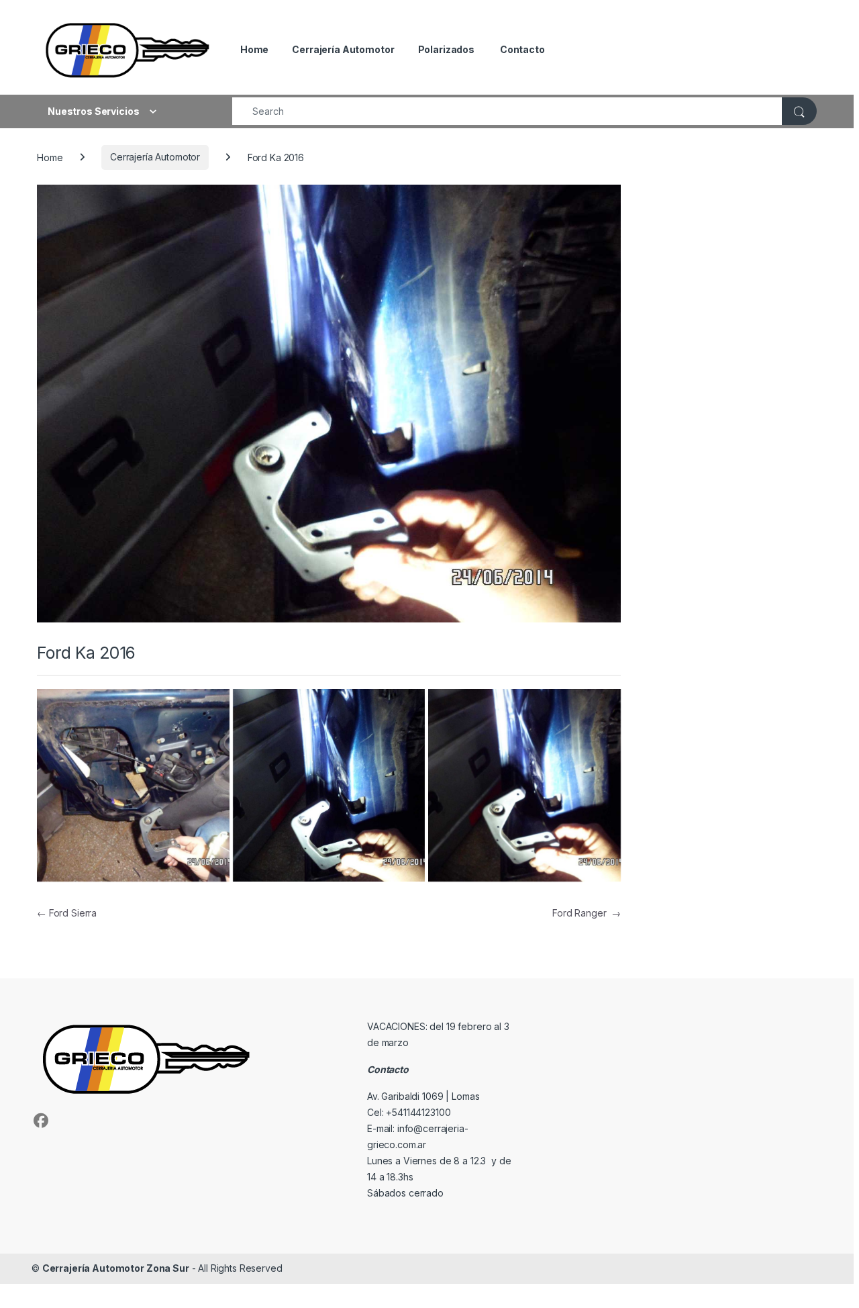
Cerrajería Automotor (343, 49)
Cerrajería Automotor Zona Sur (115, 1268)
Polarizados (446, 49)
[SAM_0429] (524, 785)
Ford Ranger (586, 913)
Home (253, 49)
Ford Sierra (67, 913)
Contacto (521, 49)
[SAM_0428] (329, 785)
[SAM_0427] (133, 785)
